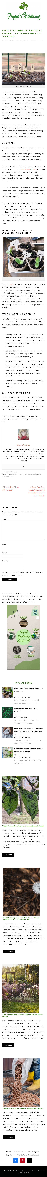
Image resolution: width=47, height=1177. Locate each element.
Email (4, 553)
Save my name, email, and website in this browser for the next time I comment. (22, 573)
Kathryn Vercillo (20, 717)
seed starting (13, 472)
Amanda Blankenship (22, 697)
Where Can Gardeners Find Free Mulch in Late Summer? (23, 1108)
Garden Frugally (32, 1152)
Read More (8, 855)
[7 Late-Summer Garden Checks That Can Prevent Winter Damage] (20, 1012)
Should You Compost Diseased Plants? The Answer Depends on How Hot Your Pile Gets (21, 918)
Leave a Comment (37, 40)
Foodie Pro (26, 1170)
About (8, 1152)
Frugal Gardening (23, 11)
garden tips (34, 474)
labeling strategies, (29, 169)
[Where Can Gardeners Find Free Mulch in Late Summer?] (21, 1106)
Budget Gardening (15, 474)
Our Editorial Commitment (28, 1155)
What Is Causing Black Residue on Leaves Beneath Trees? (22, 826)
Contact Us (18, 1152)
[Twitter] (23, 467)
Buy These (10, 1155)
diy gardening (26, 474)
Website (5, 561)
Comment (6, 519)
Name (5, 544)
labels (11, 284)
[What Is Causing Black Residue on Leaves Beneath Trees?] (20, 824)
